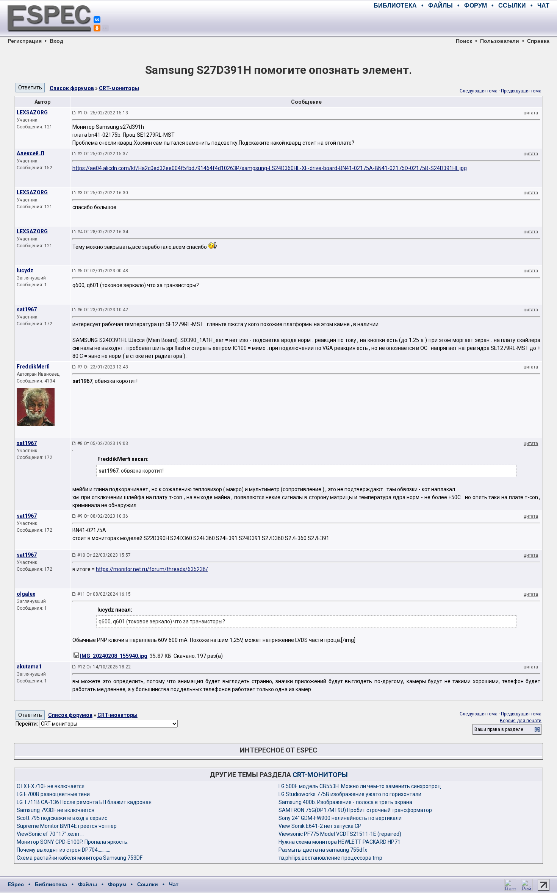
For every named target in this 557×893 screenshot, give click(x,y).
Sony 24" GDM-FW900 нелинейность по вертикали (340, 818)
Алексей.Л (30, 153)
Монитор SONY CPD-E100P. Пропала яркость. (72, 842)
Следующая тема (479, 91)
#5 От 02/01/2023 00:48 (102, 270)
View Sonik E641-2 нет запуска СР (319, 826)
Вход (56, 41)
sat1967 (27, 309)
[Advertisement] (460, 22)
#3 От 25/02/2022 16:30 (102, 192)
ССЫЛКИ (512, 5)
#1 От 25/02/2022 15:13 (102, 113)
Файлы (87, 884)
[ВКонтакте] (97, 19)
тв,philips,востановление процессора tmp (330, 858)
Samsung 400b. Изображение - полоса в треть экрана (345, 802)
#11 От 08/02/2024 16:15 (104, 594)
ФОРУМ (475, 5)
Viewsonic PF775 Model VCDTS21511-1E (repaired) (339, 834)
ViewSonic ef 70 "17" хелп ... (50, 834)
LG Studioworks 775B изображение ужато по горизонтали (349, 794)
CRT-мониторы (119, 88)
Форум (117, 884)
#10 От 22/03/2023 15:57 (104, 555)
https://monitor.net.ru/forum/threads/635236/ (152, 569)
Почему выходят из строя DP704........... (63, 850)
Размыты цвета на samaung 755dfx (322, 850)
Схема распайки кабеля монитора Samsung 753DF (79, 858)
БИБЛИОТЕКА (395, 5)
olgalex (26, 594)
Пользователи (499, 41)
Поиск (464, 41)
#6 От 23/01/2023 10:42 (102, 309)
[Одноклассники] (97, 28)
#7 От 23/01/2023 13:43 (102, 367)
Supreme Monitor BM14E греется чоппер (67, 826)
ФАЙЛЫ (440, 5)
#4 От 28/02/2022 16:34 (102, 231)
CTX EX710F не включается (50, 786)
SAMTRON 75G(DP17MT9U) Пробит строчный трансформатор (355, 810)
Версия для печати (520, 720)
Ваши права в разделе (498, 729)
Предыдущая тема (521, 91)
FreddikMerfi (33, 367)
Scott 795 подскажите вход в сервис (62, 818)
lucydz (25, 270)
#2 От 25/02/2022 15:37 (102, 153)
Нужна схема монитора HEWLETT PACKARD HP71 (339, 842)
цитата (531, 113)
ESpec (16, 884)
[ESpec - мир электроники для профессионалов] (49, 36)
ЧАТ (543, 5)
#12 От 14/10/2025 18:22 (104, 667)
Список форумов (72, 88)
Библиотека (51, 884)
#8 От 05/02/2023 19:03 (102, 443)
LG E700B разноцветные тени (53, 794)
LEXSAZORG (32, 112)
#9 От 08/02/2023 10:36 (102, 516)
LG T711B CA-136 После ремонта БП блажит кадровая (84, 802)
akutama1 (29, 667)
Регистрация (25, 41)
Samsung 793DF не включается (55, 810)
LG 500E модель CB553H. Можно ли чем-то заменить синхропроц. (360, 786)
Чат (173, 884)
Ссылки (147, 884)
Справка (538, 41)
